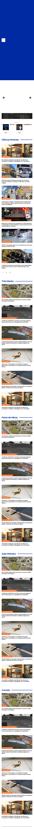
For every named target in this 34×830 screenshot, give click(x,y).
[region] (17, 100)
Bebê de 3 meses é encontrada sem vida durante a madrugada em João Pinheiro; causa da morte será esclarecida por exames (17, 225)
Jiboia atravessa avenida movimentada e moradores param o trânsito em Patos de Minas (17, 387)
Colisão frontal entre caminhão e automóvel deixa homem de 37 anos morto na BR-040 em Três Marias (16, 267)
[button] (4, 98)
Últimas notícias (7, 339)
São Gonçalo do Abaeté (9, 318)
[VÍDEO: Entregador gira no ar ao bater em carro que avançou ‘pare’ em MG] (17, 236)
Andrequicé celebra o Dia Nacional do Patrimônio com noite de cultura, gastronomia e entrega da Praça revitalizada (16, 203)
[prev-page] (3, 413)
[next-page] (13, 272)
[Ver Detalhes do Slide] (6, 127)
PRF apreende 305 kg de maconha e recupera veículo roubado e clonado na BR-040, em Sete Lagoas (16, 182)
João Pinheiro (6, 220)
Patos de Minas (6, 241)
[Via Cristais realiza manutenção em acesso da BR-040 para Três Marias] (17, 291)
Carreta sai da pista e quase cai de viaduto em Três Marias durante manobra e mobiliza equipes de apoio (17, 343)
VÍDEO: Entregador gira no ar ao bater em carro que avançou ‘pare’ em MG (17, 245)
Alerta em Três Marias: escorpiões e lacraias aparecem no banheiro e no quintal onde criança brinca (16, 365)
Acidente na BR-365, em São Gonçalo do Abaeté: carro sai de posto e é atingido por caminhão (16, 321)
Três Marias (5, 156)
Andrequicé (5, 198)
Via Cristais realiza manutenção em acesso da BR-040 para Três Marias (16, 300)
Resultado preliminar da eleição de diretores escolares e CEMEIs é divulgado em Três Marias (15, 160)
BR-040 (4, 177)
